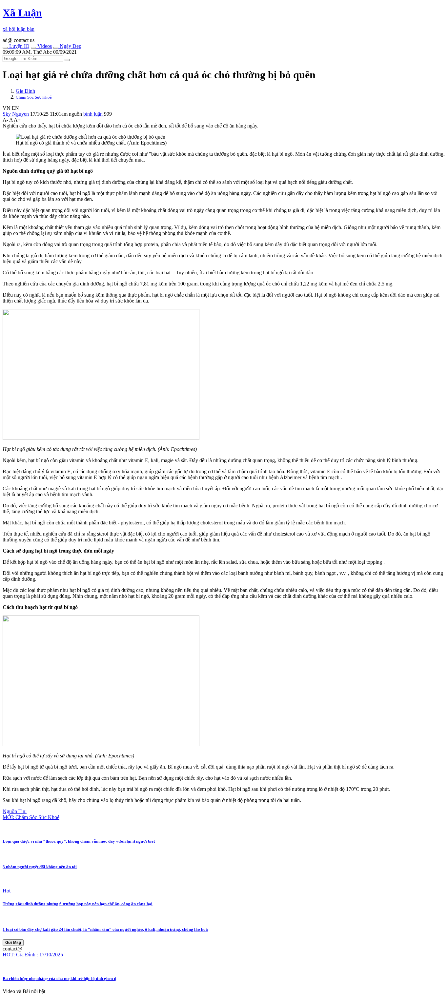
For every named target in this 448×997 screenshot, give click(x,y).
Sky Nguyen (16, 114)
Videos (44, 46)
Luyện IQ (19, 46)
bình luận (93, 114)
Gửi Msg (13, 942)
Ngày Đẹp (69, 46)
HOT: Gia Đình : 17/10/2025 (33, 954)
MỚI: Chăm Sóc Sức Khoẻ (31, 817)
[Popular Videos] (33, 48)
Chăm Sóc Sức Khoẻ (34, 97)
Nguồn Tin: (15, 811)
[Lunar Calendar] (55, 48)
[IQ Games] (5, 48)
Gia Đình (25, 91)
